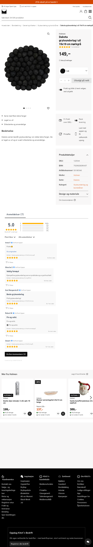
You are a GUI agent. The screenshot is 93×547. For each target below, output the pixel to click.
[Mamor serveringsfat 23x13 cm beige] (51, 388)
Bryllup (23, 487)
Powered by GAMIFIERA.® (13, 360)
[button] (48, 108)
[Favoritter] (25, 414)
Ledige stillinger (83, 490)
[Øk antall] (69, 80)
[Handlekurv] (85, 11)
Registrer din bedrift (20, 544)
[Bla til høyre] (48, 70)
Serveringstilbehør (29, 25)
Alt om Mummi (27, 496)
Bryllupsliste (26, 490)
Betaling (5, 511)
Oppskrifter (25, 484)
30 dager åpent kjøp (10, 6)
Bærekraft (81, 487)
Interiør (61, 490)
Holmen (62, 33)
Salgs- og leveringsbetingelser (8, 490)
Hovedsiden (6, 25)
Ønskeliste (25, 493)
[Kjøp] (30, 414)
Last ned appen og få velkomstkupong (83, 134)
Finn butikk (76, 6)
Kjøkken (61, 481)
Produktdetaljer (67, 154)
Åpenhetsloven (83, 505)
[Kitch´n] (4, 11)
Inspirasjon (25, 481)
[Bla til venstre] (6, 70)
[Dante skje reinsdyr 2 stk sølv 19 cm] (17, 388)
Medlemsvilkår (45, 499)
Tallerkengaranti (46, 496)
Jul (22, 502)
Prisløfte (67, 134)
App (78, 493)
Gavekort (62, 484)
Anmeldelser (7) (15, 214)
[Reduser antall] (61, 80)
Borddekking (16, 25)
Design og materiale (69, 193)
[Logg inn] (81, 11)
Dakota (77, 180)
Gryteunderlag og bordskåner (48, 25)
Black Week (25, 499)
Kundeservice (87, 6)
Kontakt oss (6, 484)
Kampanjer (62, 496)
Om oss (80, 481)
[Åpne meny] (90, 11)
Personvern (82, 502)
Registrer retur (8, 502)
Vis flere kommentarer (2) (16, 354)
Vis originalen (11, 251)
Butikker (80, 484)
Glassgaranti (44, 493)
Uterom (61, 493)
